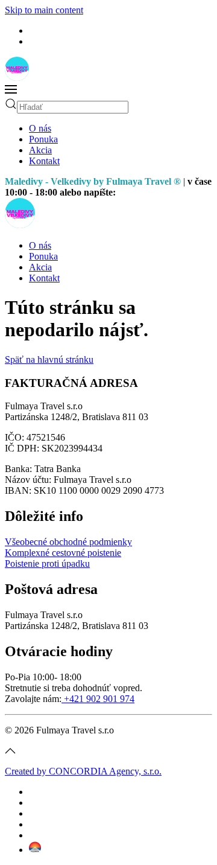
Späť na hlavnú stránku (49, 359)
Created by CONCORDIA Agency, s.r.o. (83, 771)
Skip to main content (44, 10)
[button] (108, 90)
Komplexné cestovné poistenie (63, 552)
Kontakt (44, 161)
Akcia (40, 150)
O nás (40, 128)
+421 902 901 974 (97, 699)
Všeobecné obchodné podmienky (68, 542)
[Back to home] (17, 77)
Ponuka (43, 139)
